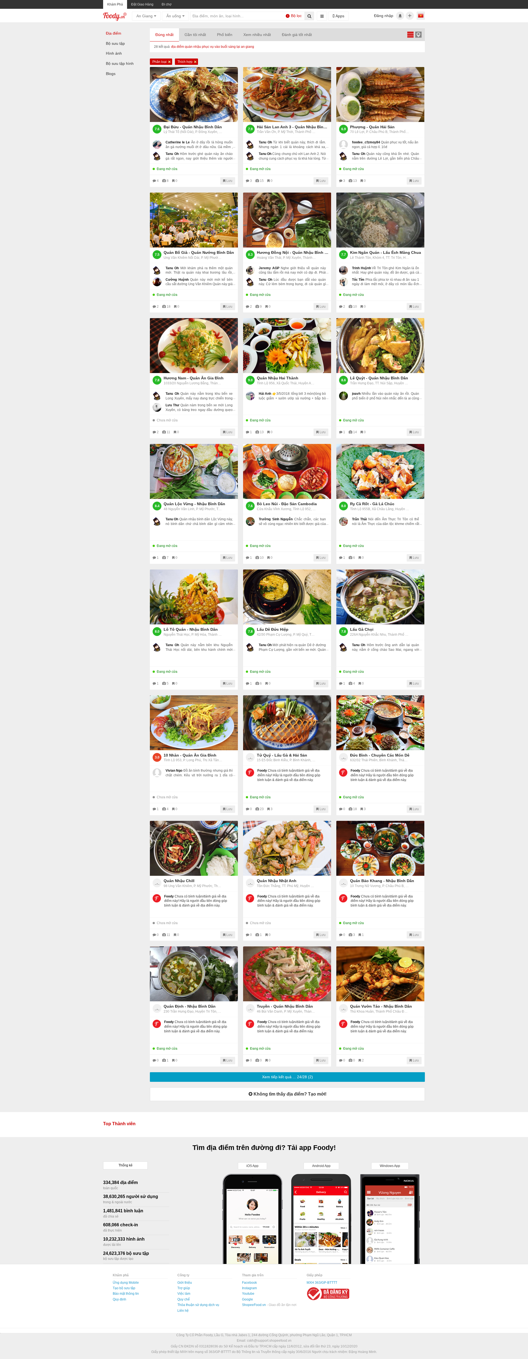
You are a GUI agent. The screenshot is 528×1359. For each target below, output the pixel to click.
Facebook (249, 1283)
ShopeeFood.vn (254, 1305)
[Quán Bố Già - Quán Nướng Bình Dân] (194, 220)
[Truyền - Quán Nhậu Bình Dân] (287, 973)
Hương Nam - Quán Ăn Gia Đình (194, 378)
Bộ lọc (294, 15)
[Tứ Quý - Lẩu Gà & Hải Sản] (287, 722)
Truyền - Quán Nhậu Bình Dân (285, 1006)
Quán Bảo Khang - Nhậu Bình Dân (382, 881)
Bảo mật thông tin (126, 1294)
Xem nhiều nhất (257, 34)
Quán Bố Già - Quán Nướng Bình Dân (199, 252)
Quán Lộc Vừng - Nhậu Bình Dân (194, 504)
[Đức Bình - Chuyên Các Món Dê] (380, 722)
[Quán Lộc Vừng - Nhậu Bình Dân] (194, 471)
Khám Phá (115, 4)
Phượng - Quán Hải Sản (372, 127)
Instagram (249, 1288)
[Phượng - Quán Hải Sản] (380, 94)
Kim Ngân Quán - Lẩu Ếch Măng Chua (385, 252)
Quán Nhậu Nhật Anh (276, 881)
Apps (339, 16)
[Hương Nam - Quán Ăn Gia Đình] (194, 345)
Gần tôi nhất (195, 34)
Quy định (119, 1299)
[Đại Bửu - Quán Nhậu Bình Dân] (194, 94)
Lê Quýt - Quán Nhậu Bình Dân (379, 378)
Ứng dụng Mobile (126, 1283)
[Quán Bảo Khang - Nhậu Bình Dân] (380, 848)
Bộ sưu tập (115, 43)
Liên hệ (183, 1311)
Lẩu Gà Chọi (361, 629)
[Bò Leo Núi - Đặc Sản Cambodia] (287, 471)
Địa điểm (113, 33)
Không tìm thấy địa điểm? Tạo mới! (289, 1094)
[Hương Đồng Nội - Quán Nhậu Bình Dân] (287, 220)
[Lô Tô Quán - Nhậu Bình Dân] (194, 596)
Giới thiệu (184, 1283)
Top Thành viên (119, 1123)
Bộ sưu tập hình (120, 63)
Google (247, 1299)
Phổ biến (224, 34)
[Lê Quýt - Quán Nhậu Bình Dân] (380, 345)
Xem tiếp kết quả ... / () (287, 1077)
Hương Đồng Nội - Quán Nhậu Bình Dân (292, 252)
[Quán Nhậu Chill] (194, 848)
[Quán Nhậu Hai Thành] (287, 345)
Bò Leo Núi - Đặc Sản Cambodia (287, 504)
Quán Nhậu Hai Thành (277, 378)
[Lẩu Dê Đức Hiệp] (287, 596)
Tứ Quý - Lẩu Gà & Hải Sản (282, 755)
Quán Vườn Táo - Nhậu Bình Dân (381, 1006)
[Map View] (418, 34)
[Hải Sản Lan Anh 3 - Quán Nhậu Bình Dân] (287, 94)
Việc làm (183, 1294)
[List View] (410, 34)
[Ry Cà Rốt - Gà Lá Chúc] (380, 471)
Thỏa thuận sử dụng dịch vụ (198, 1305)
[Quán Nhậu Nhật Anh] (287, 848)
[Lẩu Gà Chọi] (380, 596)
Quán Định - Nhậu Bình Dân (190, 1006)
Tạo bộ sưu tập (124, 1288)
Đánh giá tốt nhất (297, 34)
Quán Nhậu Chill (179, 881)
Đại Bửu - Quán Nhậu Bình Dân (193, 127)
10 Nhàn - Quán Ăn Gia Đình (190, 755)
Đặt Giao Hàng (142, 4)
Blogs (111, 73)
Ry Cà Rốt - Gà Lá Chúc (372, 504)
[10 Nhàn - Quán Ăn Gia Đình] (194, 722)
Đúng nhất (164, 34)
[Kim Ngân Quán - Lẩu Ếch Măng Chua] (380, 220)
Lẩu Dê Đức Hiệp (272, 629)
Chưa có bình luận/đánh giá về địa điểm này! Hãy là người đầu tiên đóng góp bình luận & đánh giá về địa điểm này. (288, 775)
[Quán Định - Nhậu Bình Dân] (194, 973)
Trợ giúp (183, 1288)
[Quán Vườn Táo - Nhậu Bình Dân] (380, 973)
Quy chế (183, 1299)
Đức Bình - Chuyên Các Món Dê (379, 755)
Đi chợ (167, 4)
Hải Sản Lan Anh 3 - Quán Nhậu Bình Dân (292, 127)
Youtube (248, 1294)
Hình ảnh (114, 53)
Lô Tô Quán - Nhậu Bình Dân (191, 629)
